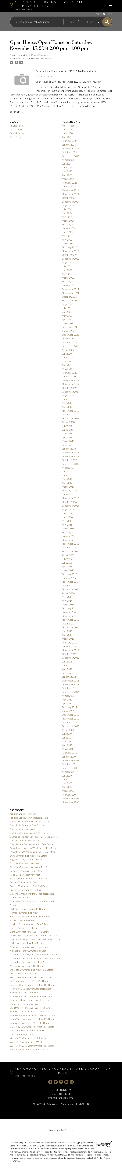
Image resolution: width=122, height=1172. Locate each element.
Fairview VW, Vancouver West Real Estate (31, 867)
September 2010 (70, 726)
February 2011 (69, 707)
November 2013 (70, 619)
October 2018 (69, 414)
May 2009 (67, 783)
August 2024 (68, 205)
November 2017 (70, 456)
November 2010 (70, 718)
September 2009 (70, 767)
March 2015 (68, 570)
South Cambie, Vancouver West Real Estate (32, 1011)
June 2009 (67, 779)
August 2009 (68, 771)
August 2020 (68, 349)
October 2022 (69, 254)
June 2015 (67, 562)
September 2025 (70, 156)
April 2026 (67, 137)
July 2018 (67, 425)
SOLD (110, 14)
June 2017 (67, 475)
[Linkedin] (66, 1082)
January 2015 (69, 577)
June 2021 (67, 311)
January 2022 (69, 285)
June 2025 (67, 167)
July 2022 (67, 266)
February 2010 (69, 752)
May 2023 (67, 235)
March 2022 (68, 277)
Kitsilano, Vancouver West (23, 920)
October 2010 (69, 722)
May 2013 (67, 631)
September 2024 (70, 201)
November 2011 (70, 684)
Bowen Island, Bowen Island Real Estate (30, 821)
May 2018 (67, 433)
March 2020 (68, 368)
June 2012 (67, 665)
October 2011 (69, 688)
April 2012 (67, 669)
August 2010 (68, 729)
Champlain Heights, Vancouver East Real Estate (34, 836)
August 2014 (68, 593)
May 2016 (67, 520)
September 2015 (70, 551)
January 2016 (69, 536)
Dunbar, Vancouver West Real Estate (28, 855)
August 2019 (68, 395)
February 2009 (69, 794)
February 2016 (69, 532)
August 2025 (68, 159)
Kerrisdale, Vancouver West (24, 912)
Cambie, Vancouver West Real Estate (29, 832)
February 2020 (69, 372)
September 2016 (70, 505)
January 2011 (69, 710)
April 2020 (67, 365)
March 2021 (68, 323)
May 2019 (67, 403)
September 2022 (70, 258)
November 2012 (70, 650)
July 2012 (67, 661)
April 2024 (67, 216)
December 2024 (70, 190)
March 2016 (68, 528)
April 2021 (67, 319)
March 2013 (68, 638)
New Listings (16, 129)
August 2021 (68, 304)
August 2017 (68, 467)
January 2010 (69, 756)
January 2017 (69, 494)
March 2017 (68, 486)
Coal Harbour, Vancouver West (25, 840)
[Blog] (72, 1082)
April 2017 (67, 482)
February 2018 (69, 444)
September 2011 (70, 691)
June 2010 (67, 737)
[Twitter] (56, 1082)
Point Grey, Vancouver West (24, 973)
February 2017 (69, 490)
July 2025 (67, 163)
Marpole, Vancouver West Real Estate (29, 946)
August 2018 (68, 422)
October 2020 (69, 342)
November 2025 (70, 148)
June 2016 (67, 517)
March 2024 (68, 220)
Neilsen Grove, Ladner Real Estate (27, 965)
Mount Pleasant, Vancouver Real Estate (30, 962)
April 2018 (67, 437)
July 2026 (67, 129)
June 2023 (67, 232)
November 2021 (70, 292)
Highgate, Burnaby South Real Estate (28, 908)
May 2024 (67, 213)
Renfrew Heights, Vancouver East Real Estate (33, 984)
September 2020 (70, 346)
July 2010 (67, 733)
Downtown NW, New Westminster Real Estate (34, 848)
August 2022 (68, 262)
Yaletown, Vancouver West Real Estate (29, 1049)
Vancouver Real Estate (21, 1034)
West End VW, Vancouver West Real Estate (32, 1045)
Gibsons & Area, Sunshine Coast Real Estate (32, 893)
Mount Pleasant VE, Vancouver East (28, 950)
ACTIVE (98, 14)
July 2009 (67, 775)
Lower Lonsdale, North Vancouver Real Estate (33, 935)
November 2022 (70, 251)
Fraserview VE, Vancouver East (26, 889)
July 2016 (67, 513)
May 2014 (67, 597)
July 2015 (67, 558)
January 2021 (69, 330)
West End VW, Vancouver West (26, 1041)
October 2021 (69, 296)
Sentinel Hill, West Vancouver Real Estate (31, 1000)
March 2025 (68, 178)
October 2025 (69, 152)
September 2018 (70, 418)
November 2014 (70, 581)
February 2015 (69, 574)
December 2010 (70, 714)
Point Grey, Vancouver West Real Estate (30, 977)
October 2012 (69, 654)
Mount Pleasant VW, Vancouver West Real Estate (35, 958)
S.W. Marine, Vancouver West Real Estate (31, 996)
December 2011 (70, 680)
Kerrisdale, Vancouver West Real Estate (30, 916)
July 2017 (67, 471)
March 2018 (68, 441)
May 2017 (67, 479)
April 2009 (67, 786)
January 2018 (69, 448)
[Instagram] (61, 1082)
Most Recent (68, 125)
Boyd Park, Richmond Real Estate (27, 825)
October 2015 (69, 547)
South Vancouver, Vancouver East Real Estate (33, 1019)
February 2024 (69, 224)
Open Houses (17, 133)
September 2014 (70, 589)
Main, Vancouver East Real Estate (27, 943)
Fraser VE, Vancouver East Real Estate (29, 886)
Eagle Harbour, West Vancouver (26, 859)
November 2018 (70, 410)
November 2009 (70, 760)
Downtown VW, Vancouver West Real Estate (32, 851)
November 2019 (70, 384)
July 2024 (67, 209)
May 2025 (67, 171)
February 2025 (69, 182)
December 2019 (70, 380)
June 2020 (67, 357)
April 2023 (67, 239)
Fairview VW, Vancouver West (25, 863)
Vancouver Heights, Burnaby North (27, 1030)
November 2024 (70, 194)
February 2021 (69, 327)
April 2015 (67, 566)
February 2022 (69, 281)
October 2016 (69, 501)
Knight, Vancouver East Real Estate (27, 927)
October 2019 (69, 387)
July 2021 (67, 308)
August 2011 (68, 695)
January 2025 (69, 186)
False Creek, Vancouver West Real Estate (31, 878)
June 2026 (67, 133)
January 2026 (69, 144)
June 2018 (67, 429)
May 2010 (67, 741)
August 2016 (68, 509)
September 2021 (70, 300)
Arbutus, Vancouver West (23, 813)
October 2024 (69, 197)
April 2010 (67, 745)
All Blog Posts (16, 125)
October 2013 (69, 623)
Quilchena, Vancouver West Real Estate (30, 981)
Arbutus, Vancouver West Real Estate (29, 817)
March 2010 (68, 748)
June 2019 (67, 399)
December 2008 (70, 798)
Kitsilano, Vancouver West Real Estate (34, 58)
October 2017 (69, 460)
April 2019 (67, 406)
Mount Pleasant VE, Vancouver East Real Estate (34, 954)
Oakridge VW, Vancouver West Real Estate (31, 969)
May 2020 (67, 361)
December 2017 (70, 452)
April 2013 (67, 635)
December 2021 (70, 289)
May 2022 (67, 270)
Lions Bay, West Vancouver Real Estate (30, 931)
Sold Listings (16, 137)
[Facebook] (50, 1082)
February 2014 (69, 608)
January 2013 (69, 646)
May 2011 (67, 699)
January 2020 (69, 376)
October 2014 (69, 585)
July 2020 (67, 353)
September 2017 (70, 463)
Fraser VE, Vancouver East (23, 882)
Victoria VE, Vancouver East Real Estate (30, 1038)
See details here (43, 76)
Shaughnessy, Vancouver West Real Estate (31, 1007)
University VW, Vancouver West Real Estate (32, 1026)
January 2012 (69, 676)
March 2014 (68, 604)
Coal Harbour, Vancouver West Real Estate (32, 844)
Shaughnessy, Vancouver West (25, 1003)
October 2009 (69, 764)
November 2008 (70, 802)
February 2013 (69, 642)
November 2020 (70, 338)
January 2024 (69, 228)
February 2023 (69, 247)
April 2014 (67, 600)
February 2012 (69, 673)
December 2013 (70, 616)
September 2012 (70, 657)
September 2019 (70, 391)
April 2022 (67, 273)
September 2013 (70, 627)
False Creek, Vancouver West (25, 874)
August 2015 (68, 555)
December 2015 (70, 539)
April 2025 (67, 175)
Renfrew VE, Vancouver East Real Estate (30, 988)
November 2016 (70, 498)
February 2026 (69, 140)
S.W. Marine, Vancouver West (25, 992)
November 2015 (70, 543)
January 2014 (69, 612)
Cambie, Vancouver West (23, 829)
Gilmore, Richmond (19, 897)
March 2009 (68, 790)
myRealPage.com (66, 1130)
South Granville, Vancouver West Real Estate (32, 1015)
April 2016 (67, 524)
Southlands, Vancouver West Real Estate (30, 1022)
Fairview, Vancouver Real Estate (26, 870)
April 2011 (67, 703)
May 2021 (67, 315)
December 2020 (70, 334)
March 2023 (68, 243)
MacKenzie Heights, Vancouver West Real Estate (35, 939)
